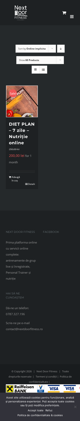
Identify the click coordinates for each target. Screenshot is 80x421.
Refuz (48, 410)
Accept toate (35, 410)
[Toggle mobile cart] (64, 13)
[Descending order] (61, 49)
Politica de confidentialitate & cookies (40, 415)
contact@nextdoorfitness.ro (24, 329)
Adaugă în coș (16, 178)
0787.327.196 (15, 314)
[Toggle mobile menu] (72, 17)
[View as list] (43, 69)
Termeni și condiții (46, 376)
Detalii (31, 184)
